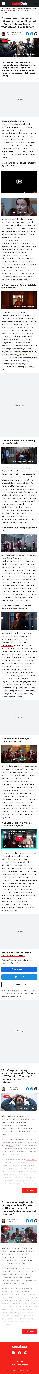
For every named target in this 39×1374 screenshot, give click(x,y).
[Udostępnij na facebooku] (27, 34)
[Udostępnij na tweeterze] (31, 34)
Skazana (5, 121)
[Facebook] (13, 1353)
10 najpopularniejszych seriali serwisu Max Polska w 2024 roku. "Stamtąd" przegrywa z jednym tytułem (18, 1076)
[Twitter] (19, 1353)
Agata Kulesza (21, 222)
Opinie (13, 8)
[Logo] (20, 1346)
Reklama (19, 1362)
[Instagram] (26, 1353)
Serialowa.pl (5, 8)
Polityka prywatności (19, 1365)
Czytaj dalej (29, 1190)
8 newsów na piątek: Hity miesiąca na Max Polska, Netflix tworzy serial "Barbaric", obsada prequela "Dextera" (19, 1208)
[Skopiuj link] (36, 34)
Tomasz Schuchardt (15, 996)
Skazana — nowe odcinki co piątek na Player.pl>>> (16, 953)
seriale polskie (17, 993)
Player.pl (14, 127)
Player (34, 990)
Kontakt (19, 1359)
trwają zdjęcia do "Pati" (26, 352)
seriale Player (7, 993)
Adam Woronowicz (13, 990)
